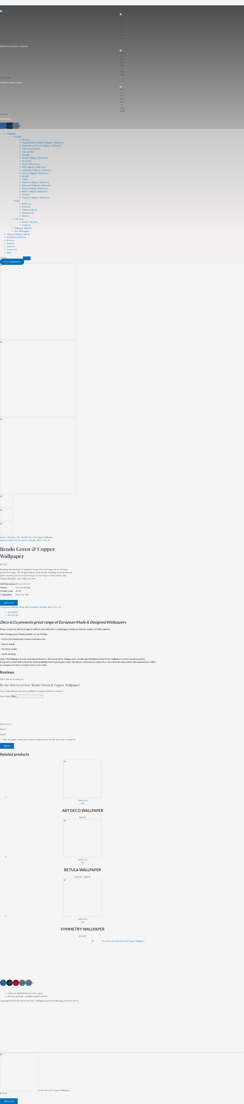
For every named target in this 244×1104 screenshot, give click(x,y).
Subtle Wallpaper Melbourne (35, 191)
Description (13, 612)
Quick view (83, 800)
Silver (39, 540)
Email (3, 734)
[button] (3, 129)
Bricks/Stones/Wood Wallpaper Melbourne (42, 146)
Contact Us (12, 249)
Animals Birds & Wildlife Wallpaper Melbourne (43, 142)
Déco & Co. (5, 7)
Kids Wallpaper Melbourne (34, 167)
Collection (19, 219)
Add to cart (9, 603)
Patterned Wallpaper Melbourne (36, 185)
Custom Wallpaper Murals (18, 234)
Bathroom (26, 204)
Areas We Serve (71, 1001)
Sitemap (59, 1001)
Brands (11, 537)
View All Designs (21, 231)
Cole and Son (28, 152)
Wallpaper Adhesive (23, 228)
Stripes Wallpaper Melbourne (35, 188)
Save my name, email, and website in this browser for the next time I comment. (39, 739)
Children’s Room (29, 210)
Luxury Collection (30, 222)
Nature (25, 179)
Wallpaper (11, 133)
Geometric (27, 161)
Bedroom (26, 207)
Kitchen (25, 216)
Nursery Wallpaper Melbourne (35, 182)
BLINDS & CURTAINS (16, 237)
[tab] (83, 612)
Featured (26, 225)
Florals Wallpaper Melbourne (35, 158)
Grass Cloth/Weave (31, 164)
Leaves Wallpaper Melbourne (35, 173)
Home (3, 537)
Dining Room (28, 213)
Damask (25, 155)
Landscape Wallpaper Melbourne (37, 170)
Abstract (25, 139)
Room (17, 200)
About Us (11, 246)
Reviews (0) (13, 615)
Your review (6, 724)
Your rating (6, 696)
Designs (17, 136)
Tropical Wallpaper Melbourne (36, 197)
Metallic (25, 176)
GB (18, 537)
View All (46, 540)
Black (11, 540)
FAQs (9, 252)
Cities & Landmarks (31, 149)
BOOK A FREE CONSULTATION (25, 988)
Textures (26, 194)
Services (10, 240)
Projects (10, 243)
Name (3, 729)
